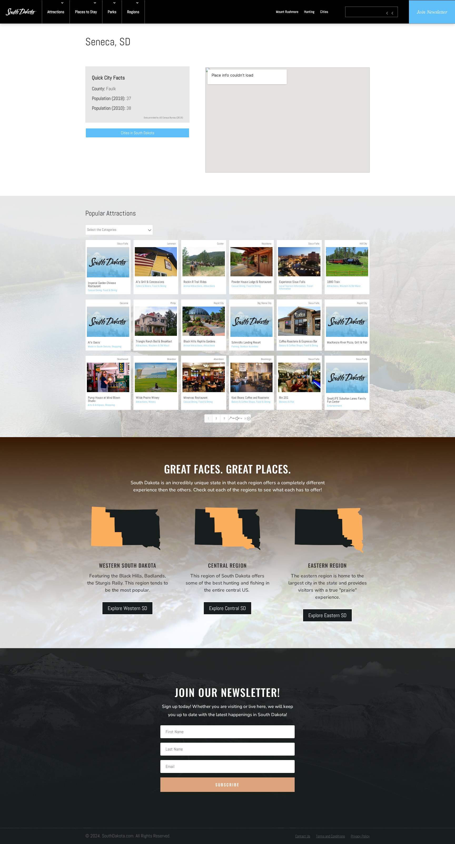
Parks (112, 11)
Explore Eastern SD (327, 615)
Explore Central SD (227, 608)
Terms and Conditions (330, 836)
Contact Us (302, 836)
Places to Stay (86, 11)
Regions (133, 11)
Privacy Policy (360, 836)
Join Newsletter (432, 11)
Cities (324, 11)
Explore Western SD (127, 608)
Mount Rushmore (287, 11)
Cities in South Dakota (137, 132)
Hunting (309, 11)
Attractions (55, 11)
